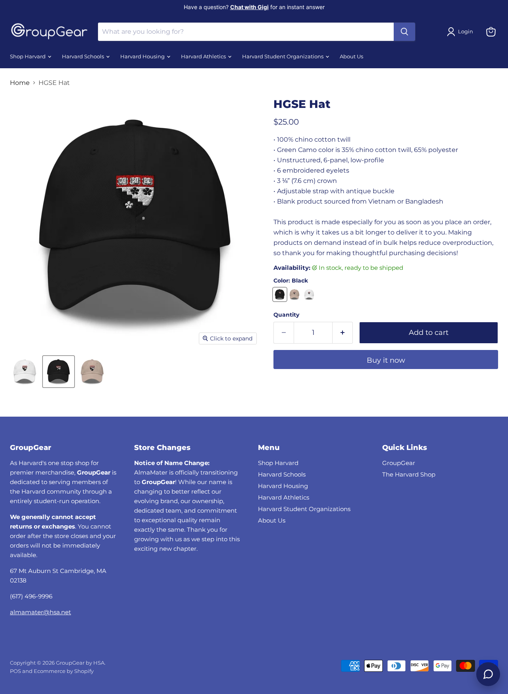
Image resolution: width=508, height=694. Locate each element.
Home (20, 83)
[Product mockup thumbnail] (24, 371)
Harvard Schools (83, 57)
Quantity (286, 314)
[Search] (404, 32)
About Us (351, 57)
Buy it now (386, 360)
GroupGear (398, 463)
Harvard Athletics (204, 57)
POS (15, 671)
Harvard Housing (143, 57)
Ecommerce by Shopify (64, 671)
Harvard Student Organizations (283, 57)
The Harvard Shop (408, 474)
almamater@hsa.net (40, 612)
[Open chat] (488, 674)
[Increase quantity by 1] (343, 333)
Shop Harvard (28, 57)
